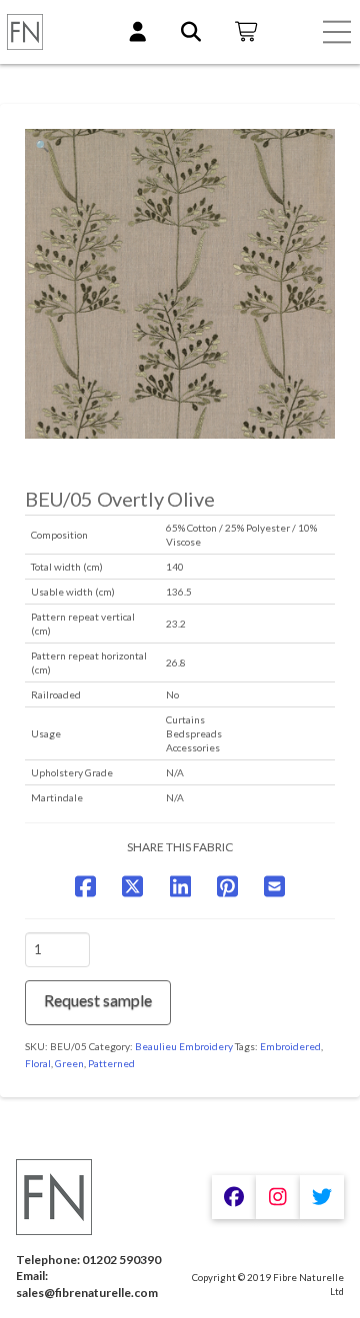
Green (69, 1063)
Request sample (98, 999)
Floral (38, 1063)
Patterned (111, 1063)
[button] (337, 32)
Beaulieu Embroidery (184, 1046)
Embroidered (290, 1046)
